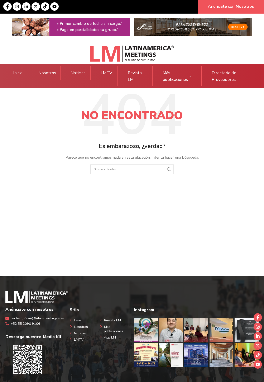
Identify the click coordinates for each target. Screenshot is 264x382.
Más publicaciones (175, 76)
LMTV (106, 73)
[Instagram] (17, 6)
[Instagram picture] (146, 330)
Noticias (78, 73)
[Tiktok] (45, 6)
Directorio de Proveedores (224, 76)
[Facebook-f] (7, 6)
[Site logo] (132, 53)
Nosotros (47, 73)
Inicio (18, 73)
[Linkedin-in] (26, 6)
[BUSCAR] (169, 169)
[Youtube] (54, 6)
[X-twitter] (36, 6)
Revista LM (135, 76)
